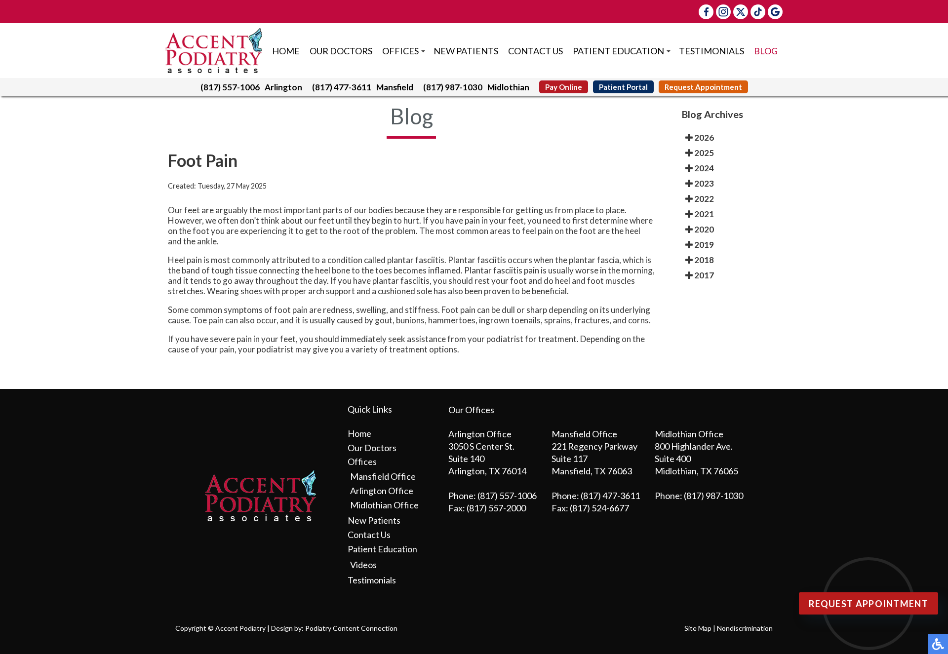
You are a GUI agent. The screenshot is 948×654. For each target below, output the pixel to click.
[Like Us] (706, 11)
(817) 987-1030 (452, 87)
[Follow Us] (723, 11)
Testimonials (711, 50)
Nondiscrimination (745, 628)
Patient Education (618, 50)
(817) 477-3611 (341, 87)
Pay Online (563, 86)
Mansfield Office (383, 476)
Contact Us (535, 50)
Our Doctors (341, 50)
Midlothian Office (384, 505)
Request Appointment (703, 86)
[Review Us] (775, 11)
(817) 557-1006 (230, 87)
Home (286, 50)
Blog (766, 50)
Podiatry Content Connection (351, 628)
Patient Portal (623, 86)
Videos (363, 564)
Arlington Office (381, 490)
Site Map (697, 628)
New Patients (466, 50)
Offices (400, 50)
